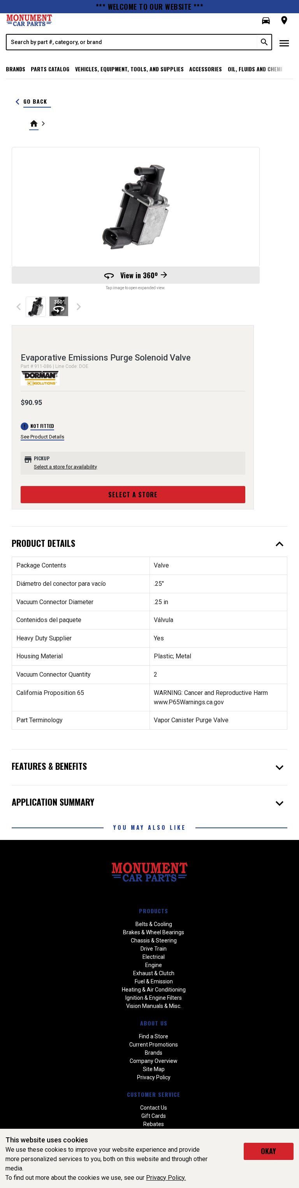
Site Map (154, 1069)
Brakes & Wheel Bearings (153, 932)
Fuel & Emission (154, 981)
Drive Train (154, 949)
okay (268, 1151)
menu (284, 43)
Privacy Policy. (166, 1177)
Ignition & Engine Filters (153, 998)
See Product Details (42, 437)
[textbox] (132, 42)
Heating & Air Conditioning (154, 989)
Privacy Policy (154, 1077)
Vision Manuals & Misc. (153, 1006)
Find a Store (153, 1036)
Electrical (153, 957)
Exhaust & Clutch (153, 973)
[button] (266, 20)
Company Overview (154, 1061)
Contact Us (153, 1108)
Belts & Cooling (153, 924)
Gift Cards (153, 1116)
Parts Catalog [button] (50, 69)
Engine (153, 965)
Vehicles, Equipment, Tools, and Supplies (129, 69)
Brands (15, 69)
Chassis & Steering (154, 940)
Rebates (153, 1124)
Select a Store (133, 494)
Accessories (205, 69)
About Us (153, 1023)
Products (153, 911)
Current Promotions (153, 1044)
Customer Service (153, 1094)
